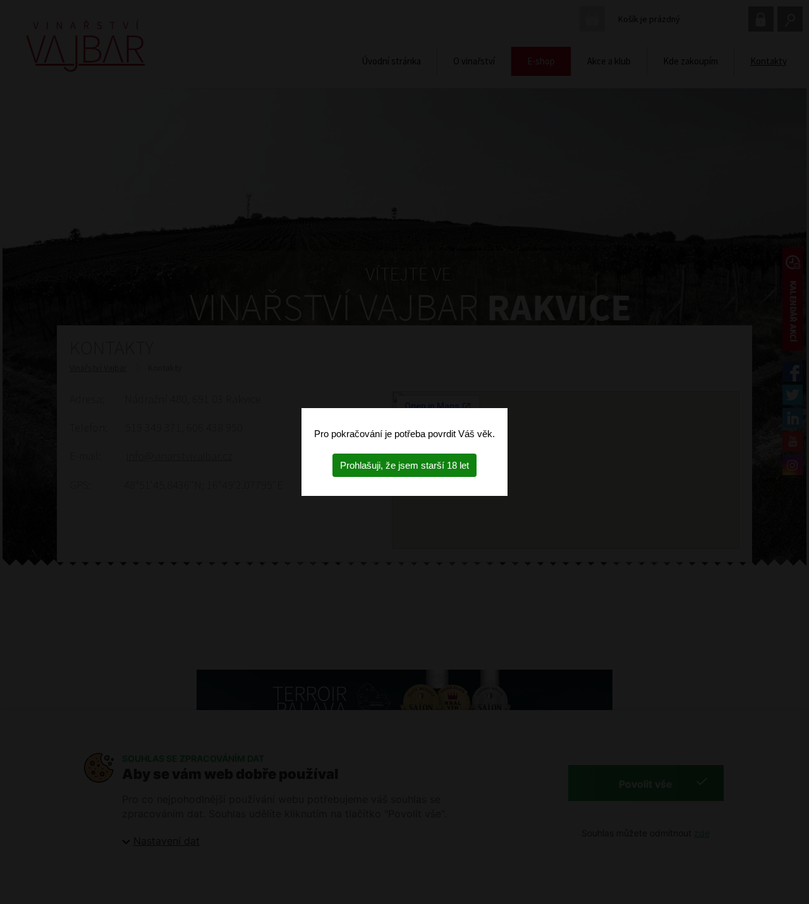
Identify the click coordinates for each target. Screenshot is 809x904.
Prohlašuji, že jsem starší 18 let (404, 465)
